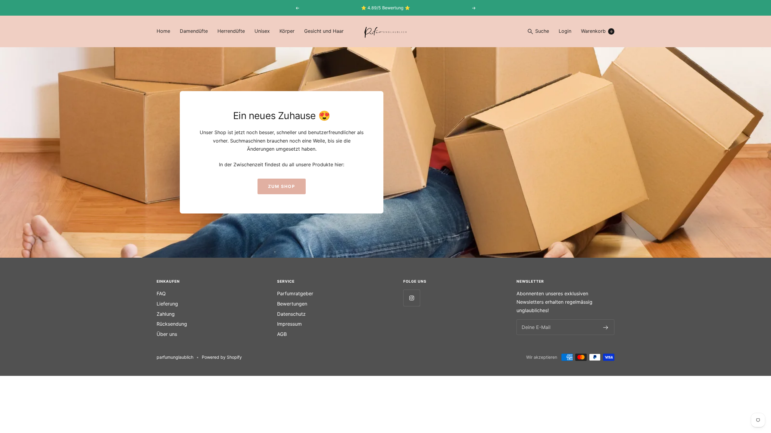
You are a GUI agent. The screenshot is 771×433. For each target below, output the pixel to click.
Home (163, 31)
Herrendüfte (231, 31)
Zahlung (166, 314)
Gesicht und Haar (324, 31)
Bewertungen (292, 304)
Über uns (167, 334)
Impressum (289, 324)
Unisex (262, 31)
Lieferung (167, 304)
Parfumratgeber (295, 293)
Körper (287, 31)
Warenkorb (596, 31)
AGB (282, 334)
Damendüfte (194, 31)
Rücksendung (172, 324)
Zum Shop (281, 186)
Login (565, 31)
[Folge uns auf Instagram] (411, 298)
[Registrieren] (605, 327)
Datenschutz (291, 314)
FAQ (161, 293)
